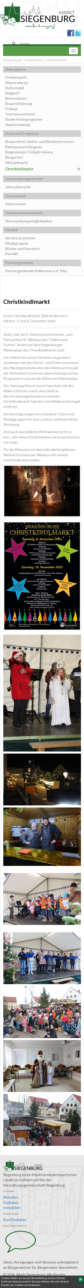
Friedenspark (15, 77)
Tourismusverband (20, 114)
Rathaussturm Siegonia (23, 147)
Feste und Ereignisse (21, 133)
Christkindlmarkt (19, 169)
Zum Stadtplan (14, 1219)
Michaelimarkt (16, 162)
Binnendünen (16, 98)
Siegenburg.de (12, 60)
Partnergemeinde (19, 262)
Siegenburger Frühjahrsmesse (29, 152)
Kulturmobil (14, 88)
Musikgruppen (17, 243)
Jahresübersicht (18, 187)
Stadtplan (10, 1202)
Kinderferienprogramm (23, 119)
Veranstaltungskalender (24, 178)
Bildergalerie (15, 69)
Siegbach (12, 93)
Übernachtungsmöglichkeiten (28, 221)
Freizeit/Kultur (34, 60)
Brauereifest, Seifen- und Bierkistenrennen (39, 141)
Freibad (11, 109)
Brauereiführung (18, 103)
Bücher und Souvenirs (22, 248)
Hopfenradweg (17, 124)
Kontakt (11, 253)
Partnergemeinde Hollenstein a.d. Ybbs (36, 271)
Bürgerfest (14, 157)
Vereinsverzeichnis (20, 238)
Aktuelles (10, 1197)
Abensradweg (16, 82)
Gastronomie (15, 196)
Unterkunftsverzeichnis (24, 213)
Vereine (11, 229)
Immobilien (12, 1207)
